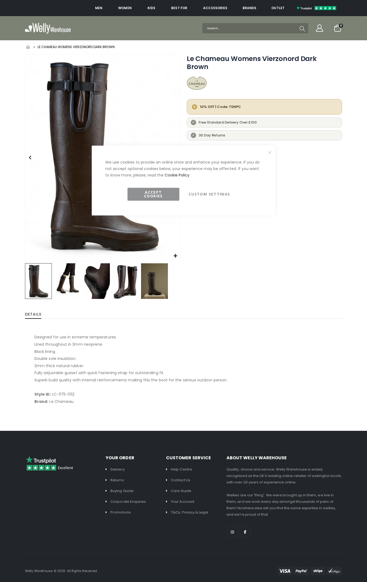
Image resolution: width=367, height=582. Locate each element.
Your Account (182, 501)
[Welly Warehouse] (48, 28)
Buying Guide (122, 490)
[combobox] (255, 28)
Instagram (232, 531)
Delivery (117, 469)
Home (28, 47)
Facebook (245, 531)
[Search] (302, 28)
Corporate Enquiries (128, 501)
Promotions (120, 512)
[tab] (37, 314)
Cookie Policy (177, 175)
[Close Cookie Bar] (270, 152)
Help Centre (181, 469)
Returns (117, 480)
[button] (30, 157)
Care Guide (181, 490)
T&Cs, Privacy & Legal (189, 512)
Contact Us (180, 480)
